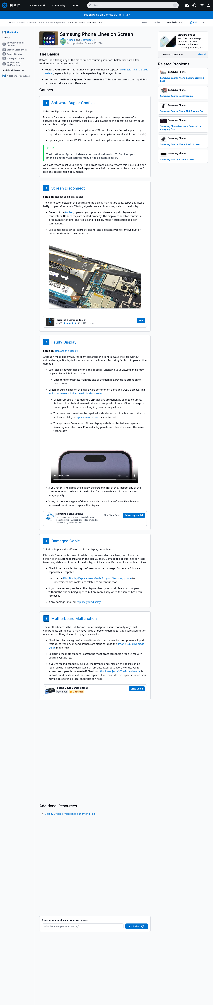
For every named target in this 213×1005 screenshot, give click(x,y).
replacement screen (87, 417)
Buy (141, 320)
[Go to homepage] (12, 5)
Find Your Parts (112, 515)
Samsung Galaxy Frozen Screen (177, 159)
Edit (195, 22)
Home (12, 22)
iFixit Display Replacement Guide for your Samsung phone (97, 578)
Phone (22, 22)
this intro (105, 671)
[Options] (203, 22)
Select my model (134, 515)
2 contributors (88, 39)
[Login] (208, 5)
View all (202, 54)
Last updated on (84, 43)
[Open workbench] (187, 5)
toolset (69, 212)
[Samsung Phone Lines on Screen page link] (135, 34)
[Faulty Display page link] (79, 342)
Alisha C (71, 39)
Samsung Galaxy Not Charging (176, 95)
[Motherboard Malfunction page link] (99, 618)
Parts (144, 22)
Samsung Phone (56, 22)
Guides (156, 22)
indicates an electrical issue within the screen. (75, 393)
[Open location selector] (194, 5)
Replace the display (66, 351)
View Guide (137, 688)
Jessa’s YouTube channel (126, 671)
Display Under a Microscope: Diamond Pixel (70, 813)
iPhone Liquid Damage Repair (72, 688)
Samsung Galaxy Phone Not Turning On (181, 111)
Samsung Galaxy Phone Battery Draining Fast (182, 79)
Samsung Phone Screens (69, 514)
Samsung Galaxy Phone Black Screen (180, 144)
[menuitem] (38, 5)
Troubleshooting (174, 22)
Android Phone (36, 22)
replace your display (88, 602)
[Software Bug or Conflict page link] (97, 103)
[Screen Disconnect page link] (87, 188)
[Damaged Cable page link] (82, 541)
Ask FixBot (134, 926)
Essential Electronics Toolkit (71, 320)
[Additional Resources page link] (79, 806)
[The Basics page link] (61, 54)
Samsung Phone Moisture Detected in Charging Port (180, 128)
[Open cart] (202, 5)
